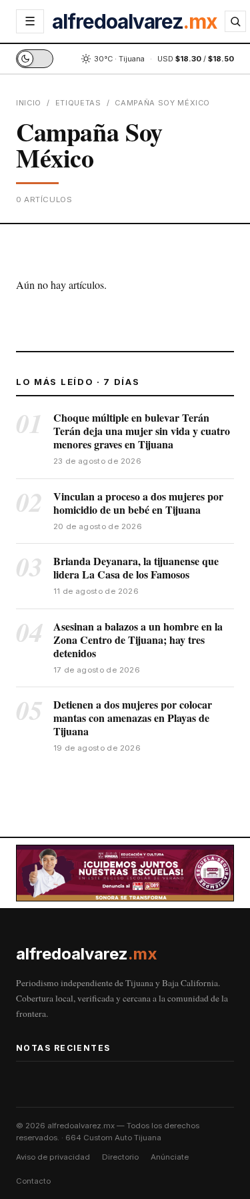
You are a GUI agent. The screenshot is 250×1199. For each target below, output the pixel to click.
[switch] (34, 58)
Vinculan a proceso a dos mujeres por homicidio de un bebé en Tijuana (138, 502)
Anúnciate (170, 1157)
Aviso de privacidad (53, 1157)
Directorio (120, 1157)
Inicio (28, 102)
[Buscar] (235, 21)
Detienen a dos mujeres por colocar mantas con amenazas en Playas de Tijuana (132, 718)
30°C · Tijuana (119, 58)
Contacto (33, 1181)
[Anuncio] (125, 873)
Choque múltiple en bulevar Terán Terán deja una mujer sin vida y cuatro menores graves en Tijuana (141, 431)
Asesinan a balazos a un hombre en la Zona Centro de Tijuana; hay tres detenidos (138, 640)
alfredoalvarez (134, 21)
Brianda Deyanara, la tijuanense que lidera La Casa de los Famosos (136, 567)
